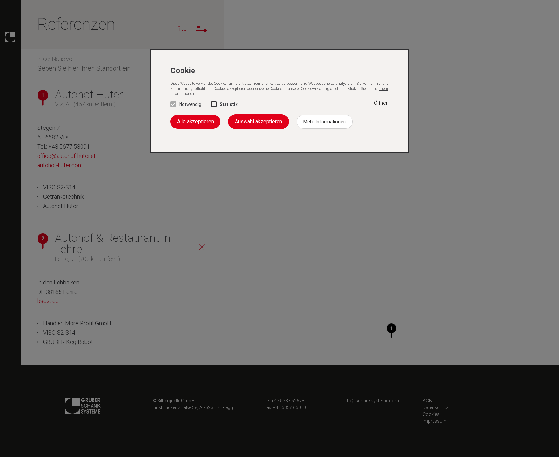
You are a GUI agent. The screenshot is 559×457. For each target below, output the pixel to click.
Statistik (229, 104)
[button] (381, 103)
